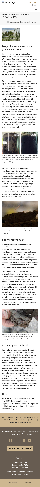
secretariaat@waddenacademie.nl (20, 472)
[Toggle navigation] (36, 9)
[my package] (10, 5)
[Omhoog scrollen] (35, 482)
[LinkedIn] (23, 440)
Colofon (24, 420)
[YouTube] (30, 440)
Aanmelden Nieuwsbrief (20, 448)
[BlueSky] (17, 440)
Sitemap (33, 420)
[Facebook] (10, 440)
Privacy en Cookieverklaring (20, 422)
